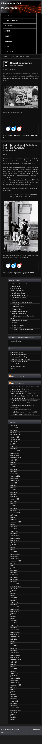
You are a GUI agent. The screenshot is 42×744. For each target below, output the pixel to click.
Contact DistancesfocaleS (18, 354)
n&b (36, 135)
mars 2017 (13, 600)
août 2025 (13, 441)
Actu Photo (13, 135)
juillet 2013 (13, 689)
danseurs (6, 273)
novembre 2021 (15, 513)
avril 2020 (13, 526)
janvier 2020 (14, 533)
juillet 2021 (13, 517)
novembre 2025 (15, 434)
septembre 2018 (15, 561)
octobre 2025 (14, 437)
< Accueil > (7, 15)
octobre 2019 (14, 540)
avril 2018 (13, 570)
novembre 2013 (15, 680)
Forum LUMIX (14, 364)
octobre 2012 (14, 708)
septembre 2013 (15, 685)
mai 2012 (13, 719)
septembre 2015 (15, 637)
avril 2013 (13, 696)
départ (28, 135)
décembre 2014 (15, 653)
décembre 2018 (15, 554)
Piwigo (12, 368)
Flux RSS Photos (17, 376)
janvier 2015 (14, 650)
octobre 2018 (14, 559)
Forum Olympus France (17, 366)
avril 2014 (13, 669)
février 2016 (14, 625)
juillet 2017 (13, 591)
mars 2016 (13, 623)
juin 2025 (13, 444)
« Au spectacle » (15, 327)
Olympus (27, 273)
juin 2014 (13, 666)
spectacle (33, 273)
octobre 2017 (14, 584)
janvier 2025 (14, 448)
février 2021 (14, 519)
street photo (14, 137)
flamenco (12, 273)
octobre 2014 (14, 657)
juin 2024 (13, 464)
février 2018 (14, 575)
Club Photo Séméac (16, 352)
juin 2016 (13, 616)
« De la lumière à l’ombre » (19, 295)
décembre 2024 (15, 451)
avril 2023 (13, 492)
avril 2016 (13, 620)
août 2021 (13, 515)
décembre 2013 (15, 678)
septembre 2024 (15, 457)
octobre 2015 (14, 634)
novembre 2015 (15, 632)
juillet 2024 (13, 462)
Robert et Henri (15, 286)
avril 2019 (13, 552)
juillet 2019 (13, 545)
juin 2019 (13, 547)
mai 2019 (13, 549)
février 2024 (14, 474)
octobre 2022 (14, 499)
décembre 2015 (15, 630)
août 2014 (13, 662)
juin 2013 (13, 692)
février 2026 (14, 428)
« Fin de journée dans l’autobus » (21, 302)
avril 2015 (13, 646)
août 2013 (13, 687)
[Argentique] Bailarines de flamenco (23, 146)
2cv (25, 135)
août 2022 (13, 501)
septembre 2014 (15, 659)
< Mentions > (8, 51)
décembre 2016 (15, 607)
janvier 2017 (14, 604)
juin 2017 (13, 593)
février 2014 (14, 673)
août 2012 (13, 712)
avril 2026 (13, 425)
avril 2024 (13, 469)
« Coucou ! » (14, 323)
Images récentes (15, 341)
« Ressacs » (14, 300)
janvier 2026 (14, 430)
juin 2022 (13, 503)
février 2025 (14, 446)
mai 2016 (13, 618)
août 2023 (13, 483)
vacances (21, 137)
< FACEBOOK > (8, 41)
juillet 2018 (13, 565)
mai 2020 (13, 524)
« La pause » (14, 304)
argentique (27, 272)
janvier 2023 (14, 496)
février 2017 (14, 602)
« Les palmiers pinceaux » (18, 320)
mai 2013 (13, 694)
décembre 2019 (15, 536)
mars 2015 (13, 648)
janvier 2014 (14, 675)
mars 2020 (13, 529)
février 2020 (14, 531)
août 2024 (13, 460)
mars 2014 (13, 671)
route (9, 137)
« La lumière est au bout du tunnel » (21, 329)
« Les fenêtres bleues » (17, 307)
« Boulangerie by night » (18, 297)
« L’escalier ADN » (16, 309)
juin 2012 (13, 717)
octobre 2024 (14, 455)
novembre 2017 (15, 581)
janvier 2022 (14, 508)
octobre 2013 (14, 682)
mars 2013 (13, 698)
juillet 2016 (13, 614)
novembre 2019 (15, 538)
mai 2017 (13, 595)
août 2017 (13, 588)
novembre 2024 (15, 453)
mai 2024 (13, 467)
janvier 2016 (14, 627)
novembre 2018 (15, 556)
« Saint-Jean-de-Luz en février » (20, 284)
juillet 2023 (13, 485)
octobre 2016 (14, 611)
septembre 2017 (15, 586)
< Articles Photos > (11, 21)
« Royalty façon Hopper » (18, 293)
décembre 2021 (15, 510)
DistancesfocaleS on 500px (19, 357)
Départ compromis (21, 63)
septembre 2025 (15, 439)
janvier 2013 (14, 703)
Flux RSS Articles (17, 383)
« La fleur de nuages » (17, 325)
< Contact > (7, 36)
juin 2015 (13, 641)
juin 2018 (13, 568)
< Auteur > (7, 31)
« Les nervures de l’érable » (19, 311)
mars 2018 (13, 572)
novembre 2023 (15, 478)
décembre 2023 (15, 476)
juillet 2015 (13, 639)
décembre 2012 (15, 705)
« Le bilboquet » (15, 288)
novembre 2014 (15, 655)
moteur (33, 135)
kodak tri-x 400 (19, 273)
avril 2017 (13, 597)
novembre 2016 (15, 609)
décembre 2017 (15, 579)
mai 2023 (13, 490)
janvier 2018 (14, 577)
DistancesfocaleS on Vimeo (19, 361)
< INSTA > (6, 46)
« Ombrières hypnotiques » (19, 313)
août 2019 (13, 542)
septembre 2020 (15, 522)
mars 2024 (13, 471)
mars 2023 (13, 494)
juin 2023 (13, 487)
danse (32, 272)
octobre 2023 (14, 480)
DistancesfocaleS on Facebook (20, 359)
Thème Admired (36, 729)
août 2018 (13, 563)
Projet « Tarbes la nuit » (17, 290)
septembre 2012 (15, 710)
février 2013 (14, 701)
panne (5, 137)
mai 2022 (13, 506)
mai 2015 (13, 643)
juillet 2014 (13, 664)
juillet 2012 (13, 715)
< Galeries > (8, 26)
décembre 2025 (15, 432)
